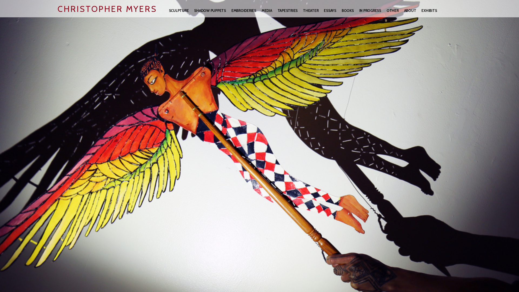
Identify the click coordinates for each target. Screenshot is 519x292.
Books (348, 10)
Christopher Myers (107, 9)
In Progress (370, 10)
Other (393, 10)
